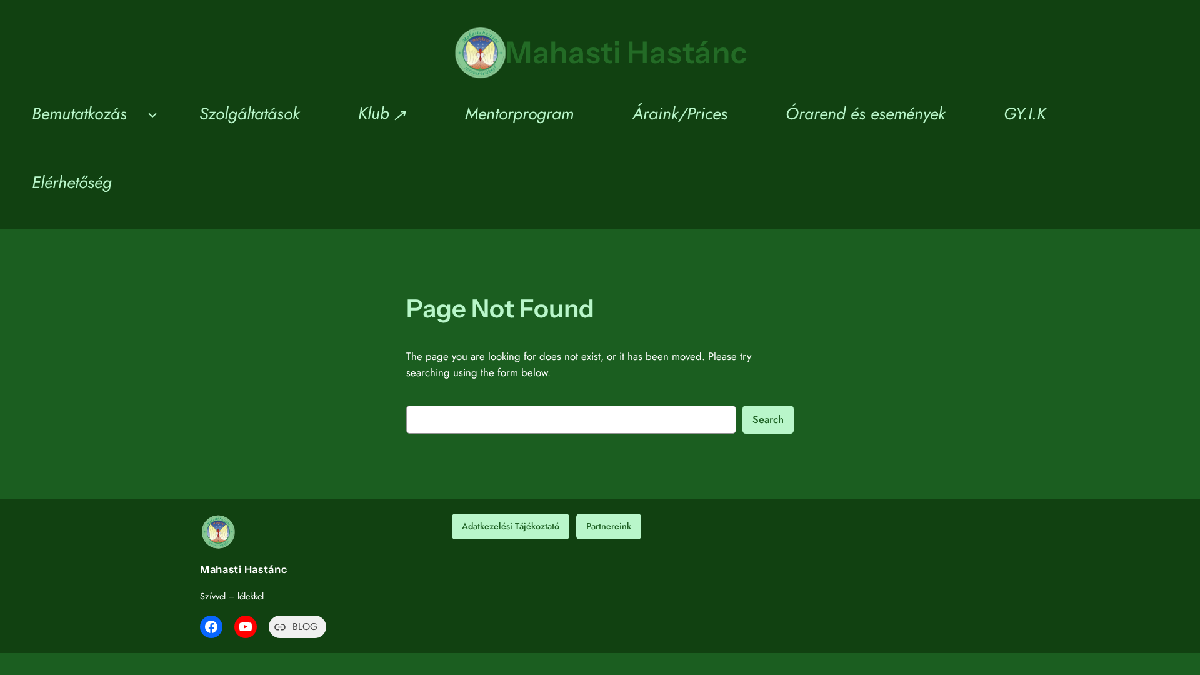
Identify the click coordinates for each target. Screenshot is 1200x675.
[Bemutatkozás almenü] (153, 114)
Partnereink (608, 526)
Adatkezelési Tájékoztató (510, 526)
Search (768, 419)
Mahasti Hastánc (626, 52)
